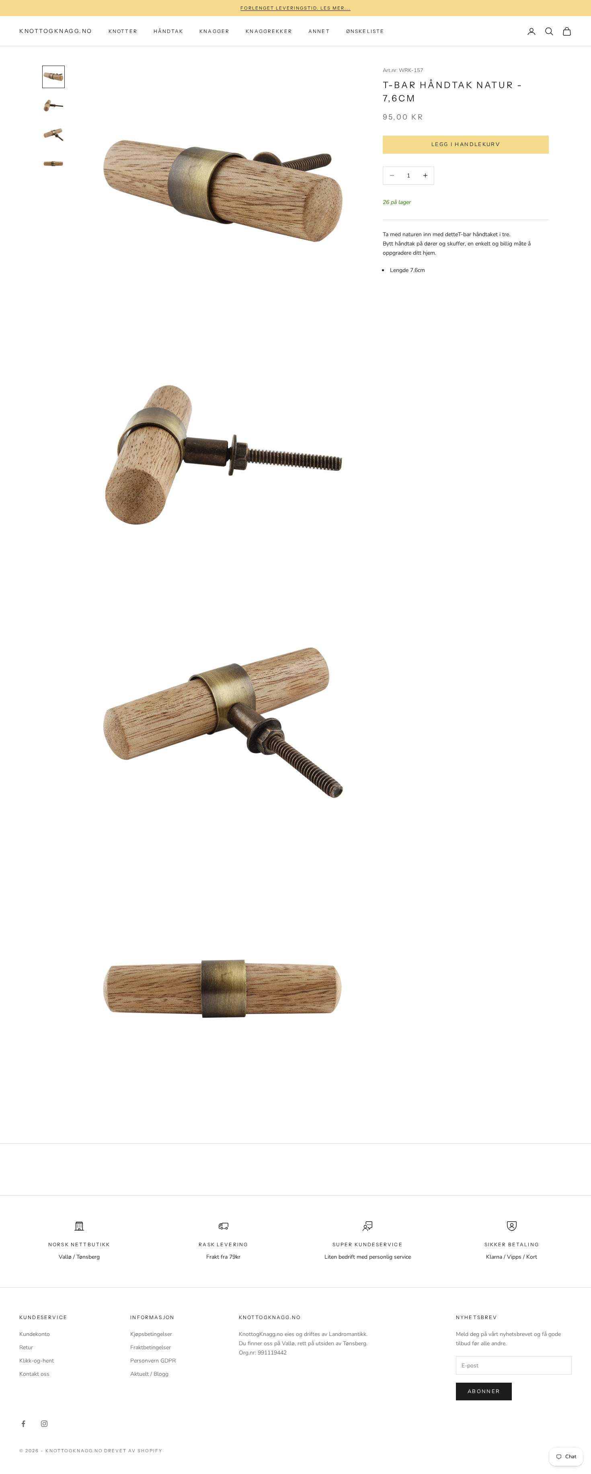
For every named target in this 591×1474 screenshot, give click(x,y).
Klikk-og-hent (36, 1361)
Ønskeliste (365, 31)
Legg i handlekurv (465, 144)
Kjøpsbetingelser (151, 1334)
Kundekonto (34, 1334)
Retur (26, 1347)
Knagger (214, 31)
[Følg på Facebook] (23, 1424)
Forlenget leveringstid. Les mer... (295, 8)
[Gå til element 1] (53, 77)
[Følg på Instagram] (44, 1424)
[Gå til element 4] (53, 164)
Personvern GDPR (153, 1361)
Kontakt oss (34, 1374)
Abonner (484, 1391)
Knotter (123, 31)
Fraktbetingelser (150, 1347)
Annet (319, 31)
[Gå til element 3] (53, 135)
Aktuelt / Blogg (149, 1374)
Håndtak (168, 31)
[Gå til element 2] (53, 106)
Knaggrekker (269, 31)
